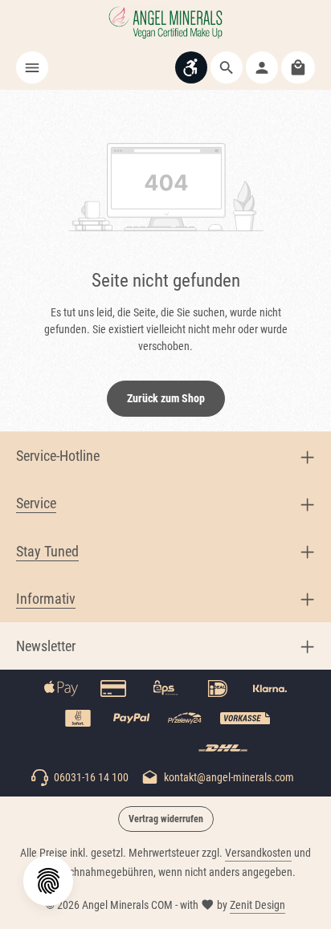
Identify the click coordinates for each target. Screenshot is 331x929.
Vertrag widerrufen (166, 819)
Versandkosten (258, 852)
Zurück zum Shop (166, 398)
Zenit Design (257, 904)
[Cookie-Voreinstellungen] (48, 881)
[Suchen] (226, 67)
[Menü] (32, 67)
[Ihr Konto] (262, 67)
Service (36, 503)
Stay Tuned (47, 551)
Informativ (46, 598)
